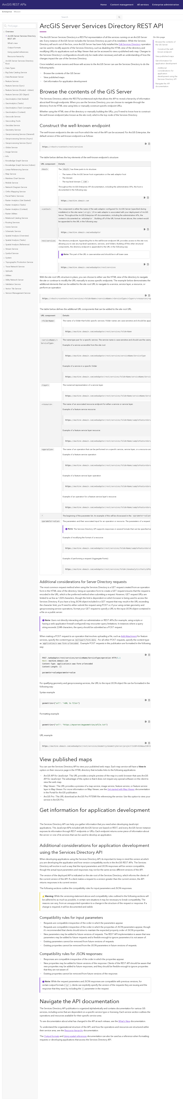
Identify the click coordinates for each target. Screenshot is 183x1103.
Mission (17, 11)
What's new (13, 43)
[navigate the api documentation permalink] (121, 1001)
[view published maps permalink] (94, 759)
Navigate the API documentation (163, 85)
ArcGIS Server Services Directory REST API (22, 37)
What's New (124, 1021)
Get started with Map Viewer (121, 789)
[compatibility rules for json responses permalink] (105, 954)
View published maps (165, 56)
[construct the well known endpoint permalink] (112, 125)
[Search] (119, 17)
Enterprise (7, 11)
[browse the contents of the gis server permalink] (134, 91)
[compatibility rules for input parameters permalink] (105, 917)
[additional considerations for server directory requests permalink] (129, 582)
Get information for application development (166, 62)
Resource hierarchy (16, 56)
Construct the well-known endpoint (165, 51)
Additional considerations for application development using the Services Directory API (167, 73)
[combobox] (19, 25)
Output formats (14, 47)
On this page (159, 37)
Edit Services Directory (130, 44)
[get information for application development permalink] (42, 817)
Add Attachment (129, 636)
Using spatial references (18, 52)
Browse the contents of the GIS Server (165, 43)
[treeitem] (19, 44)
